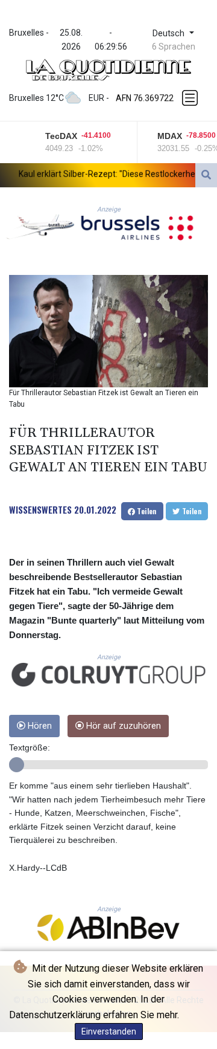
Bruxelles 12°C (36, 98)
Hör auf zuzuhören (122, 726)
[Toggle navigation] (191, 98)
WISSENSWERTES (40, 509)
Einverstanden (108, 1031)
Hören (38, 726)
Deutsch (170, 33)
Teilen (146, 511)
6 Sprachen (173, 46)
